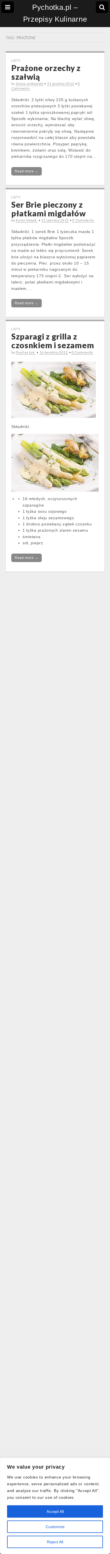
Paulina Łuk (26, 352)
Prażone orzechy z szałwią (46, 72)
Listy (16, 60)
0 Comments (83, 220)
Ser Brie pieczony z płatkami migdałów (48, 209)
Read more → (26, 171)
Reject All (55, 1542)
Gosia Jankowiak (29, 83)
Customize (55, 1526)
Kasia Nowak (27, 220)
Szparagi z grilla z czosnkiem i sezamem (52, 341)
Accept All (55, 1511)
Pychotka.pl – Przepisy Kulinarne (55, 13)
